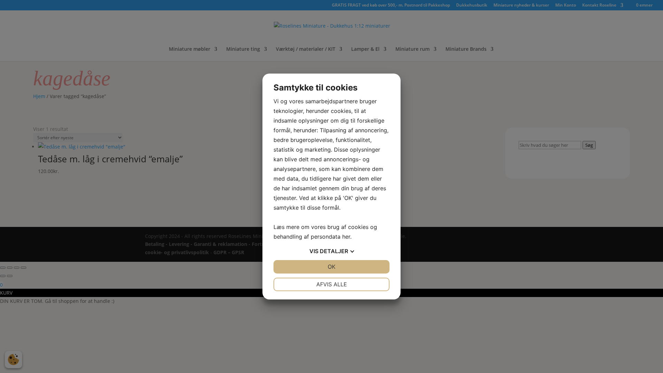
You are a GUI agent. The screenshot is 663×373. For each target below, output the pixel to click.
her (346, 236)
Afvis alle (331, 284)
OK (331, 266)
